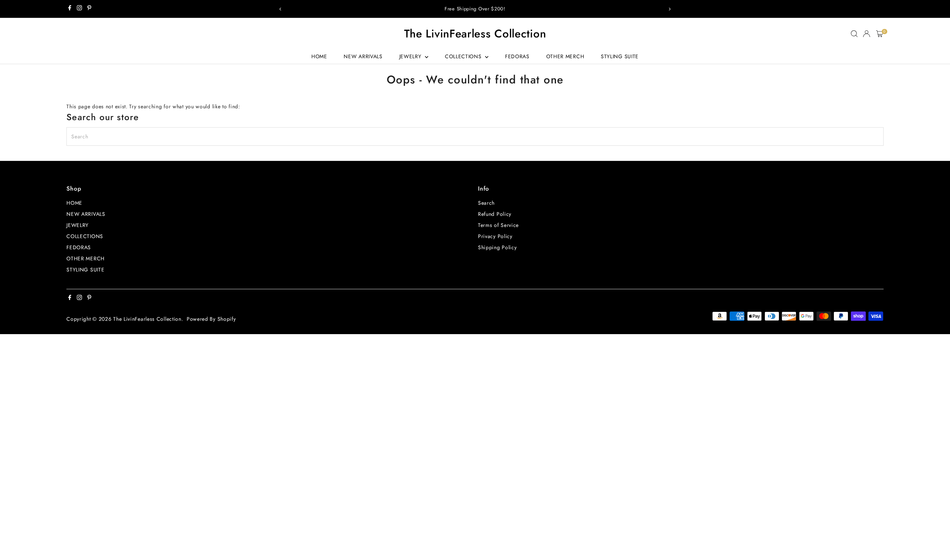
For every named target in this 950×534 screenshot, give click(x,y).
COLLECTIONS (464, 56)
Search (486, 203)
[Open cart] (880, 33)
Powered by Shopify (211, 319)
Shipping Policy (497, 247)
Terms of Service (498, 225)
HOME (319, 56)
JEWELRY (411, 56)
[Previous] (280, 9)
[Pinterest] (89, 9)
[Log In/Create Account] (866, 33)
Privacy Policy (495, 236)
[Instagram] (79, 9)
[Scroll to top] (935, 513)
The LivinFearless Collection (475, 34)
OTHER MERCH (565, 56)
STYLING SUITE (620, 56)
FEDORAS (517, 56)
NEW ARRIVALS (363, 56)
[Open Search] (854, 33)
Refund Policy (494, 214)
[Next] (669, 9)
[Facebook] (69, 9)
